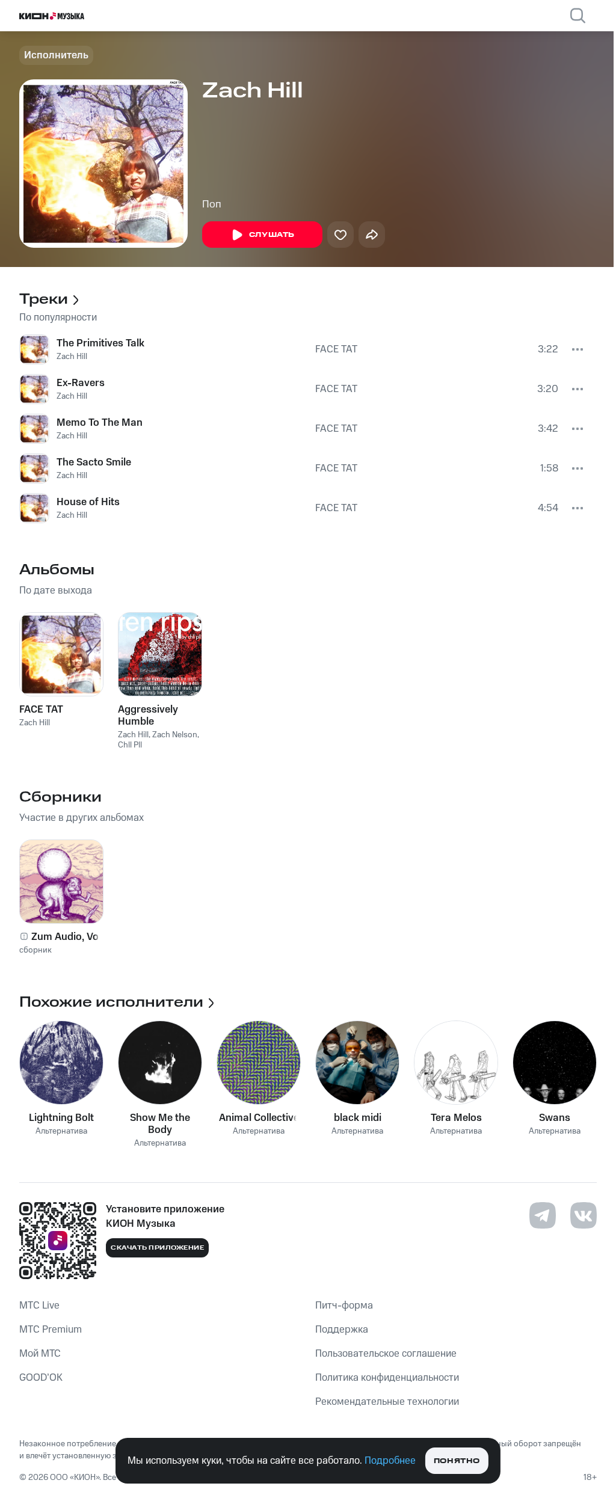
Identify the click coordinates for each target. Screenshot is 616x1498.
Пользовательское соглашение (386, 1353)
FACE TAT (336, 349)
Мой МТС (40, 1353)
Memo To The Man (100, 423)
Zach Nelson (174, 735)
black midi (357, 1118)
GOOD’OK (41, 1378)
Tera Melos (456, 1118)
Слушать (272, 235)
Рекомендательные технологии (387, 1402)
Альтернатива (61, 1131)
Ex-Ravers (81, 383)
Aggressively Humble (148, 716)
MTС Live (39, 1305)
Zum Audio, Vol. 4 (71, 937)
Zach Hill (72, 357)
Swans (554, 1118)
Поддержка (341, 1329)
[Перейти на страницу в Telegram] (542, 1215)
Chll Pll (130, 745)
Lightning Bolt (61, 1118)
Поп (211, 204)
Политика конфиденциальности (387, 1378)
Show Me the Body (160, 1124)
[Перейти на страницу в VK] (583, 1215)
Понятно (457, 1461)
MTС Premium (50, 1329)
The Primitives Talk (100, 343)
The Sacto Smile (94, 462)
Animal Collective (259, 1118)
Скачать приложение (157, 1248)
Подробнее (390, 1460)
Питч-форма (344, 1305)
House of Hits (88, 502)
